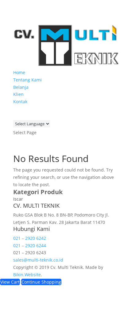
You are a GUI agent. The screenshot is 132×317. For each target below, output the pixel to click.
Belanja (21, 87)
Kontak (20, 101)
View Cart (10, 282)
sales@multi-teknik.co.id (38, 260)
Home (19, 72)
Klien (18, 94)
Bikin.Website (27, 274)
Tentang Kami (27, 80)
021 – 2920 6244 (29, 245)
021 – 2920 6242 (29, 238)
